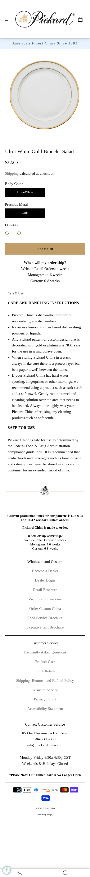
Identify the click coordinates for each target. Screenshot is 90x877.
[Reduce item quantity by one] (7, 233)
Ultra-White (25, 192)
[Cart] (80, 19)
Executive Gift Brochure (45, 627)
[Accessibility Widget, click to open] (7, 870)
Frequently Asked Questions (45, 652)
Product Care (45, 662)
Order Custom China (45, 608)
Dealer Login (45, 580)
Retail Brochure (45, 590)
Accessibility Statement (45, 709)
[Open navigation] (9, 19)
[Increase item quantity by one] (19, 233)
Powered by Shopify (45, 814)
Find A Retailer (45, 671)
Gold (25, 213)
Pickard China (49, 808)
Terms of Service (45, 690)
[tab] (15, 293)
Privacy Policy (45, 699)
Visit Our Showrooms (45, 599)
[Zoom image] (45, 96)
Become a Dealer (45, 571)
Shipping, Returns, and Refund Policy (45, 680)
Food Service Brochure (45, 618)
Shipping (12, 173)
